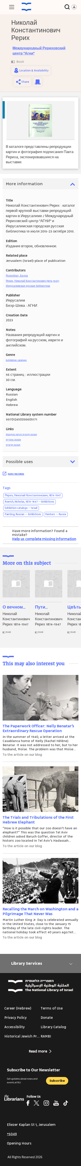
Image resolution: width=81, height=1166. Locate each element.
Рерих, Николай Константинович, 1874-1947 (33, 495)
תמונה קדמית (13, 445)
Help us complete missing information (44, 539)
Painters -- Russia (55, 514)
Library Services (26, 963)
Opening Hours (19, 1143)
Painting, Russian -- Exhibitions (23, 514)
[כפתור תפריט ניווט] (11, 7)
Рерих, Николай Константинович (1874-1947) (32, 281)
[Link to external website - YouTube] (56, 1103)
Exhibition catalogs (16, 360)
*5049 (12, 1134)
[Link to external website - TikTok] (65, 1103)
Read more (38, 1051)
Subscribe (57, 1081)
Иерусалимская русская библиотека (28, 286)
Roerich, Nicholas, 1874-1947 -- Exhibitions (29, 502)
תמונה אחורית (13, 439)
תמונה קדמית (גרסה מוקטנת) (21, 434)
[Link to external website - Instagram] (46, 1103)
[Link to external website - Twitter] (36, 1103)
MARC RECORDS (16, 473)
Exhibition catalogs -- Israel (21, 508)
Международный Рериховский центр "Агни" (39, 51)
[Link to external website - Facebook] (28, 1103)
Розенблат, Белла (17, 275)
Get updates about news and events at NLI (22, 1080)
